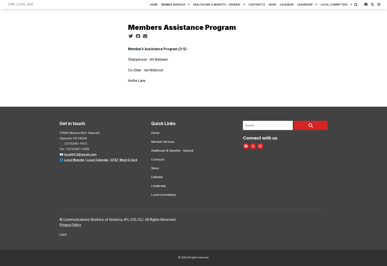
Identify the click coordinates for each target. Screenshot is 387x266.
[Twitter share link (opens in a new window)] (130, 36)
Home (154, 4)
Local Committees (334, 4)
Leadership (305, 4)
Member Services (173, 4)
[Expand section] (189, 4)
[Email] (145, 36)
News (272, 4)
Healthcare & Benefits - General (217, 4)
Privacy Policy (70, 225)
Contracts (257, 4)
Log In (63, 234)
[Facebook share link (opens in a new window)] (138, 36)
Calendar (287, 4)
